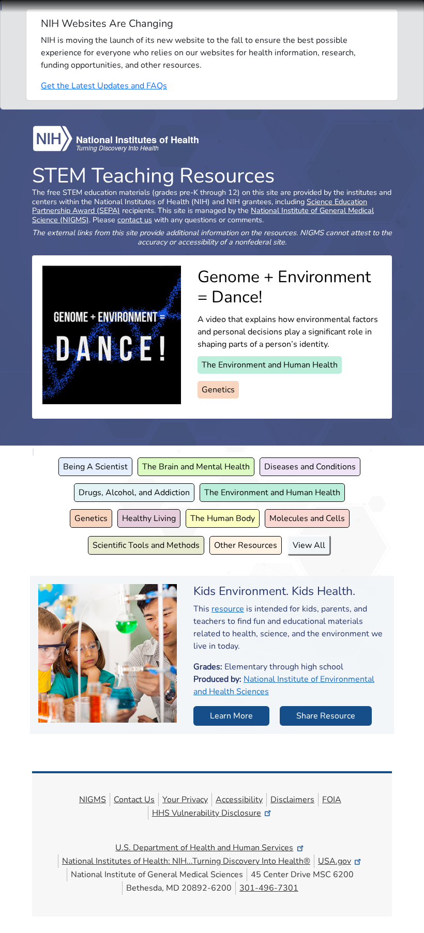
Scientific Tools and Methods (146, 545)
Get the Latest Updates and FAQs (104, 85)
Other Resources (245, 545)
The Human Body (222, 518)
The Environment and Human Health (270, 365)
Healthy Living (149, 518)
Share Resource (325, 716)
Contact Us (134, 799)
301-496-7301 (268, 888)
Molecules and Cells (307, 518)
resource (227, 609)
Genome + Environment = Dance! (284, 287)
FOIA (331, 799)
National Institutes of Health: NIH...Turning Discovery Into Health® (186, 861)
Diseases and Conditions (310, 466)
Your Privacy (185, 799)
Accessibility (239, 799)
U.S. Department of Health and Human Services (204, 847)
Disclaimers (292, 799)
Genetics (218, 389)
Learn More (231, 716)
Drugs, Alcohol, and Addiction (134, 492)
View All (309, 545)
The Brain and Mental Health (196, 466)
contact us (134, 220)
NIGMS (92, 799)
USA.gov (334, 861)
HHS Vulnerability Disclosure (206, 813)
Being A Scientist (95, 466)
